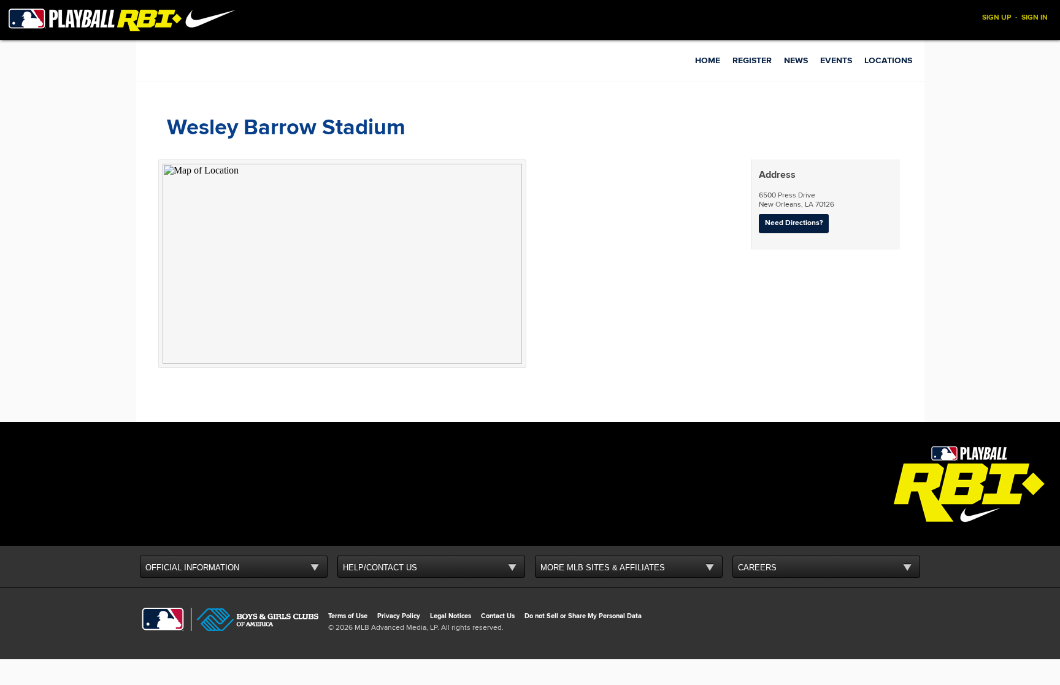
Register (752, 60)
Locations (888, 60)
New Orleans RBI (209, 52)
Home (707, 60)
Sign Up (996, 17)
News (796, 60)
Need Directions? (794, 223)
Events (836, 60)
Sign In (1034, 17)
